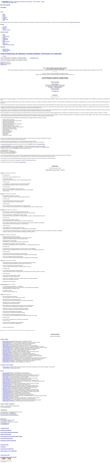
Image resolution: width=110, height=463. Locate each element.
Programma (1, 63)
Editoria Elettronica (6, 41)
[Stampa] (4, 56)
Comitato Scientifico (6, 29)
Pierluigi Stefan (5, 360)
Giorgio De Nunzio (6, 379)
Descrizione (1, 62)
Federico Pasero (6, 396)
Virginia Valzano (6, 366)
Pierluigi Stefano (6, 400)
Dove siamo (5, 27)
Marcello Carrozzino (6, 374)
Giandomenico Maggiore (7, 354)
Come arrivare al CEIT (5, 455)
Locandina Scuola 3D (4, 428)
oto (7, 444)
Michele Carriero (6, 344)
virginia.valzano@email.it (15, 367)
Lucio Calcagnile (6, 343)
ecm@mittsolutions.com (4, 423)
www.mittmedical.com (4, 424)
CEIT (4, 34)
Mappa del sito (5, 19)
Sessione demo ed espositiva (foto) (6, 448)
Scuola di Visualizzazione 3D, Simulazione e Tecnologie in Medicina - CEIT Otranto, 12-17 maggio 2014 (30, 53)
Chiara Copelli (5, 376)
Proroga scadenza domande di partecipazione (9, 432)
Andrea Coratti (5, 345)
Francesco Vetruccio (6, 361)
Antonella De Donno (6, 347)
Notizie (4, 15)
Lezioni (2, 446)
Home (4, 14)
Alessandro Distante (6, 349)
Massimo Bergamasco (7, 342)
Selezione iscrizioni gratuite (5, 434)
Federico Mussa (5, 394)
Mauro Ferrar (5, 350)
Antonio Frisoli (5, 385)
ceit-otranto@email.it (55, 89)
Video (4, 40)
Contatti (4, 18)
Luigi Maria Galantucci (7, 351)
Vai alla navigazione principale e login (9, 2)
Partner (4, 28)
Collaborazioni (5, 38)
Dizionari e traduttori (6, 50)
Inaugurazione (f (3, 444)
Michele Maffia (5, 353)
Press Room (5, 17)
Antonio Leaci (5, 352)
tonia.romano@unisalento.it (13, 415)
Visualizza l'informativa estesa (74, 22)
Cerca (4, 20)
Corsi (4, 42)
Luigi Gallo (5, 387)
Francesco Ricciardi (6, 398)
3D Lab (4, 35)
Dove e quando (2, 61)
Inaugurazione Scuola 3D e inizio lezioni (8, 440)
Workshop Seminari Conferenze (8, 44)
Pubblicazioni (5, 39)
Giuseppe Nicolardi (6, 357)
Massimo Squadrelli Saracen (8, 399)
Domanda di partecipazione (3, 64)
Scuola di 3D (5, 43)
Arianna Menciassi (6, 356)
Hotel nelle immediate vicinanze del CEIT (8, 457)
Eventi (4, 16)
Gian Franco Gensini (6, 388)
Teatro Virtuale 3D (6, 36)
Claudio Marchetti (6, 355)
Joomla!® (4, 461)
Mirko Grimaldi (5, 389)
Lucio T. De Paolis (6, 348)
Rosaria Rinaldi (5, 358)
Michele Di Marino (6, 383)
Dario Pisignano (6, 397)
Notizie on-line (5, 51)
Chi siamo (4, 26)
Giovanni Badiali (6, 372)
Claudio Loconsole (6, 390)
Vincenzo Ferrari (6, 384)
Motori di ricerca (6, 49)
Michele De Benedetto (7, 346)
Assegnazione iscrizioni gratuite (6, 438)
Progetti (4, 37)
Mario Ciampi (5, 375)
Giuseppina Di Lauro (6, 382)
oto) (5, 446)
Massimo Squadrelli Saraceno (8, 359)
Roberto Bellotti (6, 341)
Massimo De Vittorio (6, 381)
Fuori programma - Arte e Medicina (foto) (8, 450)
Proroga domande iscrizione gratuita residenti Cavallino (11, 436)
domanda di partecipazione (6, 144)
